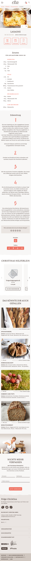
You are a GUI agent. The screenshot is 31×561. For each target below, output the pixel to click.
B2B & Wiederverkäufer (16, 555)
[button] (26, 26)
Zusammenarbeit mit (7, 537)
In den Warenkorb (13, 289)
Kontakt (3, 555)
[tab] (15, 529)
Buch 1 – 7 (3, 522)
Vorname (4, 476)
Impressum (4, 559)
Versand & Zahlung (7, 557)
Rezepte (7, 6)
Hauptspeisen (14, 6)
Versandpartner (6, 529)
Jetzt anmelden (15, 489)
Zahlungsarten (6, 533)
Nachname (19, 476)
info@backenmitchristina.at (8, 516)
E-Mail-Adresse (5, 481)
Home (2, 6)
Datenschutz (19, 557)
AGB (11, 559)
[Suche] (29, 3)
